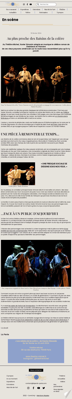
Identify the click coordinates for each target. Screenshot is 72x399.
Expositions (24, 9)
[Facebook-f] (27, 4)
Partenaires (43, 12)
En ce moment (11, 9)
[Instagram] (24, 4)
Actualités (12, 12)
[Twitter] (43, 388)
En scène (10, 19)
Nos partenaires (58, 385)
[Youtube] (30, 4)
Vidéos (28, 12)
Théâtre (62, 9)
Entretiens (36, 9)
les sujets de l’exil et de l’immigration (21, 306)
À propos (60, 12)
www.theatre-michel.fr (36, 356)
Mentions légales (43, 395)
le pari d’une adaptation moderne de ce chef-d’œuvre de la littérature (41, 320)
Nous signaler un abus (58, 390)
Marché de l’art (49, 9)
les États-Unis (56, 124)
